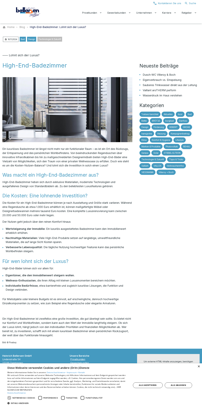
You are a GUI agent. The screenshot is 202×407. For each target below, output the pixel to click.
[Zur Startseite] (28, 12)
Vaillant (145, 165)
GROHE (186, 127)
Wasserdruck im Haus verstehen (162, 95)
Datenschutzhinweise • (57, 372)
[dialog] (101, 385)
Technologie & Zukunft (50, 39)
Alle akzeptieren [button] (147, 385)
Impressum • (72, 372)
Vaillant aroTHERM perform (159, 90)
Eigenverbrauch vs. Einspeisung (162, 79)
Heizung (161, 133)
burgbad (169, 120)
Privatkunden (77, 359)
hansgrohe (147, 133)
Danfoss (183, 120)
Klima (144, 140)
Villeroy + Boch (166, 172)
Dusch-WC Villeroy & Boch (159, 74)
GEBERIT (173, 127)
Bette (144, 120)
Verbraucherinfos (175, 165)
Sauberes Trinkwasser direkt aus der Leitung (170, 85)
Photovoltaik (172, 146)
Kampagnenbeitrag (180, 133)
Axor (180, 114)
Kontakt (81, 372)
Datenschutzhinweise (16, 393)
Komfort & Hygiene (161, 140)
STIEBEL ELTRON (172, 153)
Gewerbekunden (79, 362)
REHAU (186, 146)
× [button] (199, 366)
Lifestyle (180, 140)
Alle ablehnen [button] (178, 385)
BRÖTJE (156, 120)
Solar (156, 153)
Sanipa (145, 153)
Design (31, 39)
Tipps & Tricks (176, 159)
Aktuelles (168, 114)
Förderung (159, 127)
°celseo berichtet (150, 114)
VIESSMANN (147, 172)
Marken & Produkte (151, 146)
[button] (67, 403)
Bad (23, 39)
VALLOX (157, 165)
